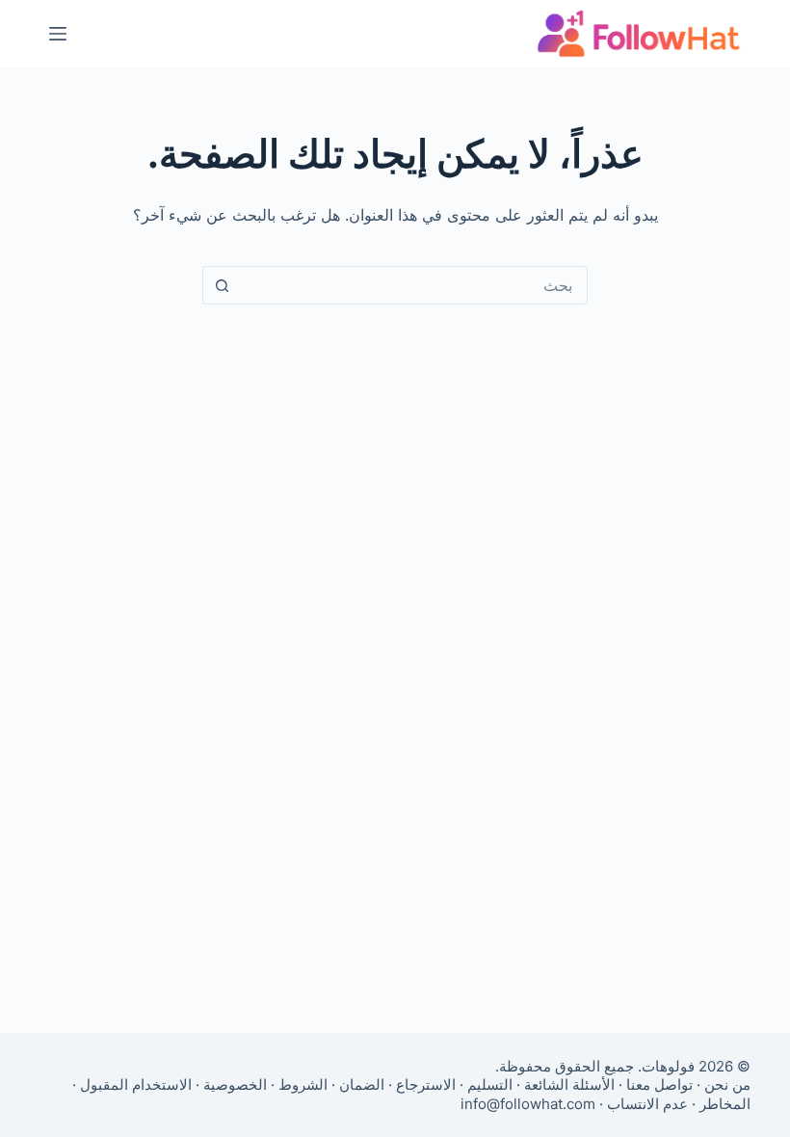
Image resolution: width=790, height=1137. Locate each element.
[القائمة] (57, 33)
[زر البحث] (221, 285)
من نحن (727, 1084)
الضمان (361, 1084)
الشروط (303, 1084)
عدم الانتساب (647, 1104)
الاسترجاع (426, 1084)
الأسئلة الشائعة (569, 1084)
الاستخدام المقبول (136, 1084)
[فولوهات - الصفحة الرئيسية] (639, 34)
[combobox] (413, 285)
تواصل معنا (659, 1084)
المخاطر (724, 1104)
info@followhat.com (528, 1104)
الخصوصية (235, 1084)
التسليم (490, 1084)
